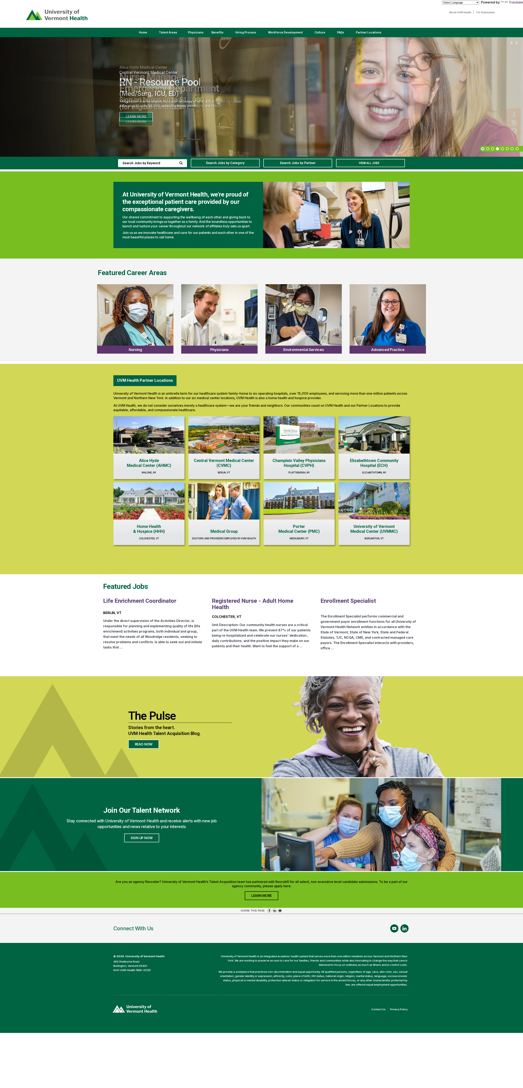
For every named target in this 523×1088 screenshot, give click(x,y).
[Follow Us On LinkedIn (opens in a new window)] (404, 928)
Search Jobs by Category (225, 163)
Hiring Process (249, 34)
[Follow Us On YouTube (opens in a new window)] (394, 928)
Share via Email (280, 910)
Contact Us (379, 1009)
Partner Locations (372, 34)
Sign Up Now (141, 838)
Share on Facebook (269, 910)
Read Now (147, 745)
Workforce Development (285, 32)
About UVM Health (461, 12)
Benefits (217, 32)
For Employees (486, 12)
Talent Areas (171, 34)
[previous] (511, 43)
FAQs (340, 32)
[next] (516, 43)
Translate (516, 2)
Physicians (197, 34)
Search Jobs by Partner (298, 163)
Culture (323, 34)
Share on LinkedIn (275, 910)
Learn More (136, 116)
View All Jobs (369, 163)
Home (143, 32)
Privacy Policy (400, 1009)
